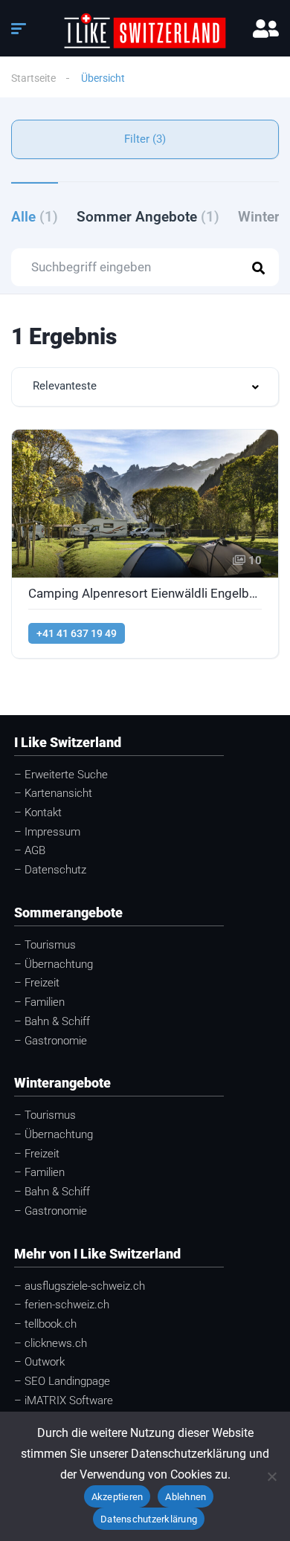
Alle (34, 216)
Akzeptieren (117, 1496)
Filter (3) (145, 139)
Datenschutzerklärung (148, 1519)
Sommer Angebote (148, 216)
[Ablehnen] (271, 1476)
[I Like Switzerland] (145, 30)
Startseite (33, 78)
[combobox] (145, 387)
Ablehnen (185, 1496)
